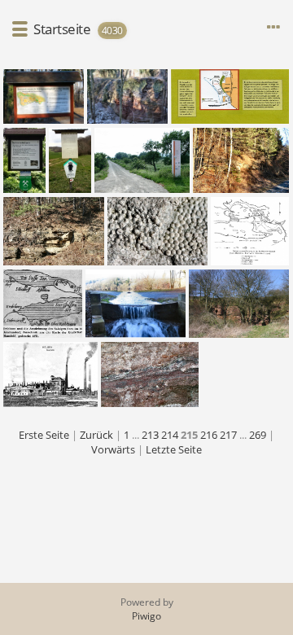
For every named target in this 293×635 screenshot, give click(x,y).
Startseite (61, 29)
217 (228, 434)
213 (150, 434)
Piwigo (146, 616)
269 (257, 434)
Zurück (96, 434)
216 (208, 434)
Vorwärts (113, 449)
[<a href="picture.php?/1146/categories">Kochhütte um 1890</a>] (50, 374)
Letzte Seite (174, 449)
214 (169, 434)
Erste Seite (44, 434)
